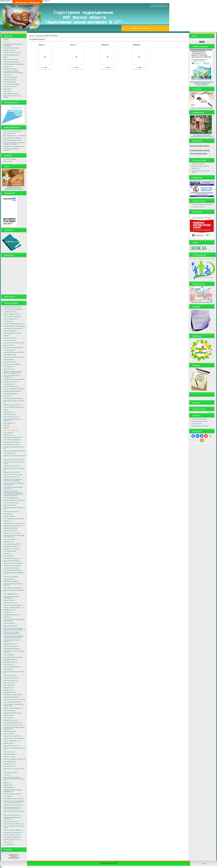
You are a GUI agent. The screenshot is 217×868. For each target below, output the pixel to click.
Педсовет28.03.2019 (10, 646)
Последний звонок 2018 (11, 544)
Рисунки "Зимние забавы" (12, 830)
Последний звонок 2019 (11, 667)
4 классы (6, 842)
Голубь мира (8, 359)
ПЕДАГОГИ (7, 785)
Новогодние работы (10, 821)
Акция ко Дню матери (10, 386)
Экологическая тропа (10, 568)
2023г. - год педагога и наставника (202, 108)
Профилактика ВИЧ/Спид (12, 713)
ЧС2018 (6, 553)
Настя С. (73, 44)
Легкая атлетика (9, 340)
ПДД (5, 409)
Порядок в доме (9, 764)
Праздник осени (9, 692)
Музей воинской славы (11, 442)
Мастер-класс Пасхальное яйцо (14, 768)
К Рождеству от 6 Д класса (12, 832)
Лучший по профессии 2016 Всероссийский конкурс (12, 372)
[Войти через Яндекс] (206, 436)
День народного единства (12, 587)
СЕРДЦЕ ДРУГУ (9, 610)
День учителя (8, 369)
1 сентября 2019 (9, 675)
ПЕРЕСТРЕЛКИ (9, 600)
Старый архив (8, 350)
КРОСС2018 (7, 556)
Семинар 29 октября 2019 (12, 694)
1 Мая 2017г (7, 432)
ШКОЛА (6, 782)
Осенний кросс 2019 (10, 678)
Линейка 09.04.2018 (10, 528)
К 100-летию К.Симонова (11, 316)
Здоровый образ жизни (11, 648)
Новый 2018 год (9, 505)
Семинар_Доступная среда (12, 328)
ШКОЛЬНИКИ (8, 787)
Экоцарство (7, 687)
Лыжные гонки (8, 756)
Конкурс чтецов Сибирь (11, 708)
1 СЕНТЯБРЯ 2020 (10, 772)
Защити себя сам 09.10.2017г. (13, 459)
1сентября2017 (8, 453)
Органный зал (8, 412)
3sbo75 (46, 58)
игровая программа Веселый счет (14, 748)
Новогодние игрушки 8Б (11, 837)
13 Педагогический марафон (13, 379)
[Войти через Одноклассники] (202, 440)
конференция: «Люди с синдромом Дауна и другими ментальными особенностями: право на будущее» (13, 493)
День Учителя (8, 682)
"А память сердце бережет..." (13, 607)
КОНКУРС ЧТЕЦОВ (10, 576)
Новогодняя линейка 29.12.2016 (14, 401)
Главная (133, 28)
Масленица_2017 (9, 414)
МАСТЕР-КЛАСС (9, 530)
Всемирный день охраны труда (14, 326)
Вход (147, 28)
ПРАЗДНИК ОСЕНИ (10, 581)
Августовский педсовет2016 (13, 352)
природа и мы (8, 690)
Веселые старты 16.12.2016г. (13, 389)
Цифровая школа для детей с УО (201, 302)
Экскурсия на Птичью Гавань (13, 357)
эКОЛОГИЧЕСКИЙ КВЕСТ (12, 570)
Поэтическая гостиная (11, 815)
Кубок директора (9, 761)
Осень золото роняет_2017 (12, 474)
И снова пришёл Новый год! (12, 824)
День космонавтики (10, 430)
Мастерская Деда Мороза (12, 722)
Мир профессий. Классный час (13, 523)
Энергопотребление (10, 319)
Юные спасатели (9, 539)
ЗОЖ (5, 425)
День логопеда (8, 710)
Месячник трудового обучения (13, 759)
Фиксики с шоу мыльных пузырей (14, 455)
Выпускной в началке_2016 (12, 347)
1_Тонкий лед (8, 384)
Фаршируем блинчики (11, 614)
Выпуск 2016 (8, 345)
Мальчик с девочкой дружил (12, 605)
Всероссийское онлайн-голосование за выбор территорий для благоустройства (201, 83)
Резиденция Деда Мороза (12, 391)
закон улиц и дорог (10, 680)
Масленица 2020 (9, 754)
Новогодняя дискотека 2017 (12, 398)
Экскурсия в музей (10, 381)
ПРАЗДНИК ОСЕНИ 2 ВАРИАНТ (14, 573)
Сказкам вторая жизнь (11, 558)
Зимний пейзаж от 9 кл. (11, 835)
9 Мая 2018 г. (8, 541)
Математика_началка (10, 511)
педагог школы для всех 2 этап (13, 699)
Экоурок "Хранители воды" (12, 323)
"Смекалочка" (8, 752)
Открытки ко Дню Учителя (12, 563)
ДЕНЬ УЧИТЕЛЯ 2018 (10, 561)
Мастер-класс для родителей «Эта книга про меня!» (13, 480)
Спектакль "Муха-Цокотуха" (13, 342)
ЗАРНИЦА (7, 514)
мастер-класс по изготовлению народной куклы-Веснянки (13, 636)
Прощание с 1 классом (11, 549)
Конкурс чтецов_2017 (10, 472)
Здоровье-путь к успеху (11, 533)
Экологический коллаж (11, 565)
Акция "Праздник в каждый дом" (14, 590)
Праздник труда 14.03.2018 (12, 526)
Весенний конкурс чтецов (12, 657)
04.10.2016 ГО (8, 366)
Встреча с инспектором (11, 364)
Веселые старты (9, 338)
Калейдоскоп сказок (10, 720)
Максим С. (105, 44)
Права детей (8, 715)
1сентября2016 (8, 354)
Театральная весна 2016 (11, 333)
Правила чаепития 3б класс (12, 805)
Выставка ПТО (8, 766)
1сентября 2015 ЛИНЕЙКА (12, 309)
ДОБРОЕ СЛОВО (9, 659)
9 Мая (5, 335)
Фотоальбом (40, 35)
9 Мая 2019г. (8, 664)
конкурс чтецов (8, 516)
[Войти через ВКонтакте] (197, 436)
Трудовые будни (9, 331)
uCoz (203, 863)
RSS (166, 6)
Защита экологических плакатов (14, 468)
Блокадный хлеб (9, 731)
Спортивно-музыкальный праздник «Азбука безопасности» (14, 778)
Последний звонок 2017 (11, 444)
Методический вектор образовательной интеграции (14, 188)
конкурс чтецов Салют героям (13, 738)
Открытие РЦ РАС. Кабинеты (13, 407)
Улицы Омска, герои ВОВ (12, 736)
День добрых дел (9, 626)
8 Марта (6, 521)
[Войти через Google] (210, 436)
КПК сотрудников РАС (11, 498)
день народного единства (12, 702)
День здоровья (8, 423)
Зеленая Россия (9, 362)
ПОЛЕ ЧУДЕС (8, 623)
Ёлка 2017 (7, 396)
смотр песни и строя (10, 745)
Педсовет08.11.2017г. (10, 477)
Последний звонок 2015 (11, 307)
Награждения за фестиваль (12, 798)
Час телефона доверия (11, 439)
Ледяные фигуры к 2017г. (12, 404)
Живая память (8, 743)
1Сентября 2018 (9, 551)
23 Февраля (7, 612)
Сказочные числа (9, 602)
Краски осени (8, 579)
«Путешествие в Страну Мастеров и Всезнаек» (11, 632)
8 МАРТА (6, 617)
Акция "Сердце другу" (10, 741)
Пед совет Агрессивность (12, 725)
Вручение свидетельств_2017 (13, 451)
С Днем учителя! (9, 311)
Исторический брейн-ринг (12, 437)
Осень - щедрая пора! (11, 314)
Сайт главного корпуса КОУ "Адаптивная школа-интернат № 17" (201, 135)
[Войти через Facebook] (202, 436)
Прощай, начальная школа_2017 (14, 447)
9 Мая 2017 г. (8, 435)
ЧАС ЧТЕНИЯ (8, 655)
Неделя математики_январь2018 (14, 507)
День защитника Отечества (12, 518)
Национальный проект (11, 697)
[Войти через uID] (193, 436)
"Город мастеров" (9, 644)
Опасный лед (8, 717)
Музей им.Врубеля (10, 393)
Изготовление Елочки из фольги (14, 811)
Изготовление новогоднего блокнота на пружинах (12, 808)
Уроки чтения (8, 733)
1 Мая (5, 428)
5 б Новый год (8, 844)
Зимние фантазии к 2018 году (13, 500)
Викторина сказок (9, 662)
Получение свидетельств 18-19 (14, 671)
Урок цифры (7, 796)
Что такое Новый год (10, 502)
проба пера (7, 669)
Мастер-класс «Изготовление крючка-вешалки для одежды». (13, 628)
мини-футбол (8, 685)
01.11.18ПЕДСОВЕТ (10, 594)
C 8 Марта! (7, 321)
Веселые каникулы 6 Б (11, 839)
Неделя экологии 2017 (11, 466)
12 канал (6, 775)
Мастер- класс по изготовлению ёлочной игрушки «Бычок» (14, 801)
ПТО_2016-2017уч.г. (10, 416)
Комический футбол (10, 546)
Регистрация (141, 28)
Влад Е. (42, 44)
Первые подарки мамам (11, 794)
